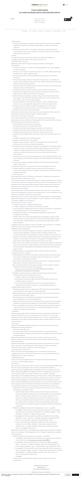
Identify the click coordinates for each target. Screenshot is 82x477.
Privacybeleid (7, 475)
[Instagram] (13, 18)
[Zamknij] (80, 475)
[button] (71, 17)
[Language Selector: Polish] (67, 19)
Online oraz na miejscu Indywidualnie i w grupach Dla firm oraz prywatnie (39, 20)
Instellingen (68, 474)
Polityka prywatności (41, 467)
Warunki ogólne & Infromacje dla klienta (41, 469)
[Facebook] (11, 18)
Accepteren (75, 474)
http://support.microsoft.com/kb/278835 (39, 440)
